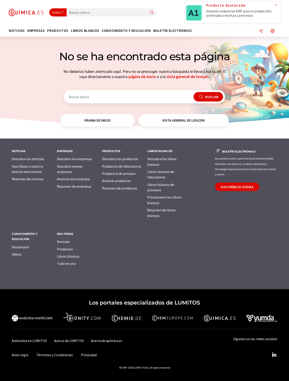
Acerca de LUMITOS (69, 340)
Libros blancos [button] (85, 30)
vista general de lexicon (188, 76)
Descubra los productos (120, 159)
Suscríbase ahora (237, 187)
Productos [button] (57, 30)
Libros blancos (68, 256)
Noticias (63, 241)
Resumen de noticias (28, 179)
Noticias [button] (17, 30)
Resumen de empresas (74, 186)
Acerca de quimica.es (106, 340)
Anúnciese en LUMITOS (29, 340)
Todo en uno (66, 263)
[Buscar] (152, 12)
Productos (65, 249)
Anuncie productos (116, 180)
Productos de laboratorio (121, 166)
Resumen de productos (119, 188)
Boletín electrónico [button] (172, 30)
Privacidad (89, 355)
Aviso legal (20, 355)
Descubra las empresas (74, 159)
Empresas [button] (36, 30)
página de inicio (142, 76)
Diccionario (20, 247)
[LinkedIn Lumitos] (274, 355)
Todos (56, 12)
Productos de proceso (118, 173)
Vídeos (17, 254)
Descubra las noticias (28, 159)
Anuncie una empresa (73, 179)
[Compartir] (261, 31)
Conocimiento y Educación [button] (126, 30)
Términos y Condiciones (54, 355)
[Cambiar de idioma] (272, 31)
